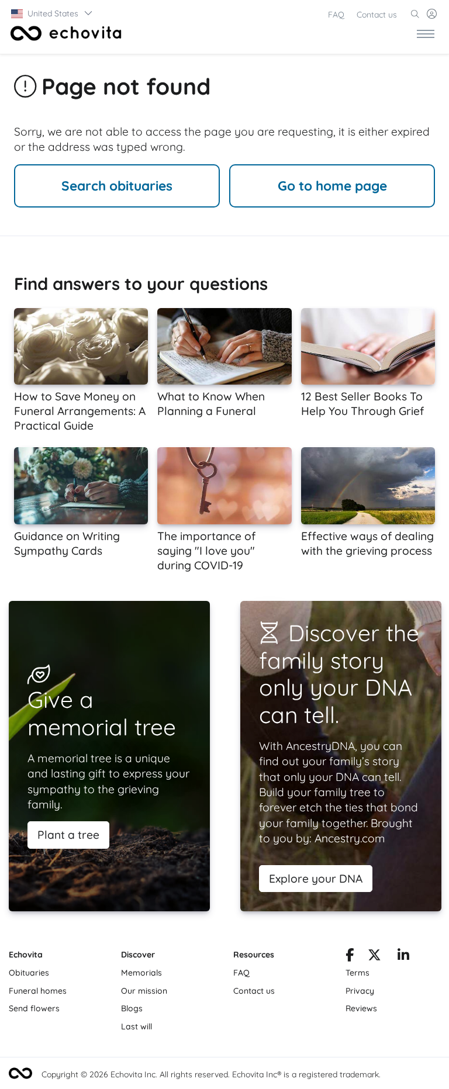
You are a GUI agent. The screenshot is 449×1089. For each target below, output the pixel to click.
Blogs (132, 1008)
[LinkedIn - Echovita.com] (403, 957)
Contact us (377, 14)
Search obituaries (116, 185)
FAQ (336, 14)
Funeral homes (38, 991)
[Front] (64, 33)
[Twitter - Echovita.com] (374, 957)
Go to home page (332, 185)
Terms (357, 972)
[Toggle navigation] (425, 33)
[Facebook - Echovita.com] (350, 957)
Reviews (361, 1008)
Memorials (141, 972)
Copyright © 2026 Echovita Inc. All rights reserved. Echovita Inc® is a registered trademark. (211, 1074)
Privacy (360, 991)
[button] (52, 13)
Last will (136, 1026)
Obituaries (29, 972)
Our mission (144, 991)
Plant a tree (68, 835)
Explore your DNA (315, 879)
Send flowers (34, 1008)
